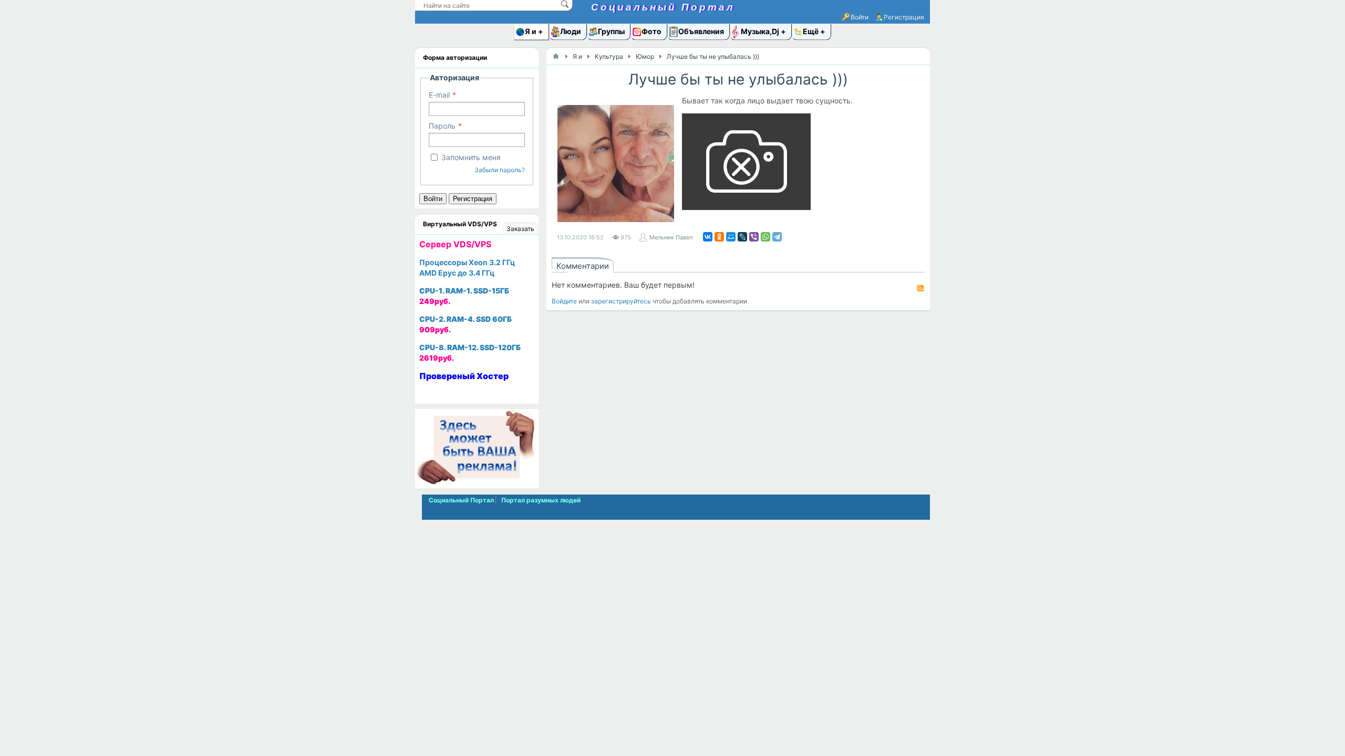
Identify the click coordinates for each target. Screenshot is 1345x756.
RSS (920, 288)
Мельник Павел (670, 237)
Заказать (520, 229)
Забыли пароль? (499, 170)
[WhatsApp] (765, 237)
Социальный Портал (663, 7)
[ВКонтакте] (707, 237)
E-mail (439, 94)
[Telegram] (777, 237)
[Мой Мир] (731, 237)
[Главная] (556, 56)
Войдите (564, 301)
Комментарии (582, 266)
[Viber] (754, 237)
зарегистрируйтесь (621, 301)
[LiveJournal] (742, 237)
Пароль (442, 125)
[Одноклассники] (719, 237)
